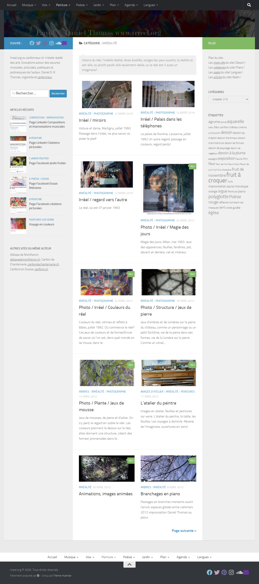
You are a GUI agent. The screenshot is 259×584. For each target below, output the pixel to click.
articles (217, 77)
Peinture (61, 5)
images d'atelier (152, 391)
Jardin (97, 5)
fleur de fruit (222, 164)
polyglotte (218, 196)
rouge (213, 202)
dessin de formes (234, 143)
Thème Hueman (62, 575)
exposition (227, 158)
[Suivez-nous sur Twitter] (38, 43)
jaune (230, 186)
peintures (188, 391)
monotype (241, 186)
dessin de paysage (219, 148)
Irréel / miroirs (92, 120)
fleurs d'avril (233, 164)
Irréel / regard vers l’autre (103, 199)
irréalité (85, 113)
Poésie (80, 5)
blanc (210, 127)
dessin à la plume (232, 153)
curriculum (214, 132)
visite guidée (233, 207)
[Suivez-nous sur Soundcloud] (57, 43)
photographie (103, 113)
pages (216, 72)
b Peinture (35, 138)
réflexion (224, 202)
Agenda (130, 5)
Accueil (11, 5)
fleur (211, 164)
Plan (113, 5)
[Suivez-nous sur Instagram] (51, 43)
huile (230, 181)
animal (223, 122)
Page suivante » (184, 530)
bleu (216, 127)
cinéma (242, 127)
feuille (239, 158)
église (213, 212)
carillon (224, 127)
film (245, 159)
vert (222, 207)
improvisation (55, 117)
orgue (222, 191)
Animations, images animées (106, 493)
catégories (219, 67)
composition (36, 117)
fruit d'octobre (224, 169)
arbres (84, 391)
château (233, 127)
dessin (226, 132)
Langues (149, 5)
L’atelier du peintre (158, 403)
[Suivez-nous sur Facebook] (32, 43)
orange (212, 191)
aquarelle (235, 121)
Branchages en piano (160, 493)
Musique (27, 5)
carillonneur (44, 77)
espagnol (213, 158)
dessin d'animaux (227, 138)
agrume (214, 121)
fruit (215, 170)
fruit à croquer (224, 177)
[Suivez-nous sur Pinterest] (44, 43)
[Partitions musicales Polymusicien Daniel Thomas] (64, 43)
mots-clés (219, 62)
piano (241, 191)
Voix (44, 5)
